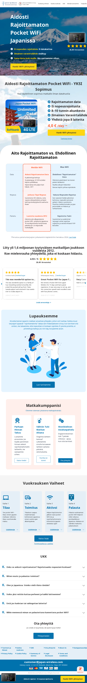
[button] (3, 283)
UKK (32, 648)
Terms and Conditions (63, 655)
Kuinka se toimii (43, 459)
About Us (62, 648)
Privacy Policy (7, 654)
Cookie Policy (21, 654)
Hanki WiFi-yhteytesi (23, 66)
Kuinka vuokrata (19, 649)
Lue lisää (72, 237)
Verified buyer (20, 275)
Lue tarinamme (43, 384)
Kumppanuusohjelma (80, 648)
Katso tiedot (21, 460)
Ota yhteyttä (65, 460)
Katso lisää (43, 538)
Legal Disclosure (49, 655)
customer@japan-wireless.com (43, 662)
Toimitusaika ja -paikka (43, 543)
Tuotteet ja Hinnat (6, 649)
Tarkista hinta (66, 138)
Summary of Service (35, 655)
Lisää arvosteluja (42, 302)
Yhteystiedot (43, 636)
